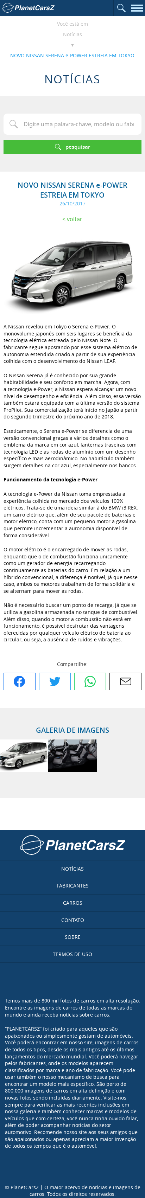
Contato (72, 920)
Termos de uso (72, 954)
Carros (72, 902)
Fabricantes (73, 885)
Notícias (72, 34)
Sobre (73, 937)
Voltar (74, 219)
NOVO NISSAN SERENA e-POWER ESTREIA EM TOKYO (72, 55)
